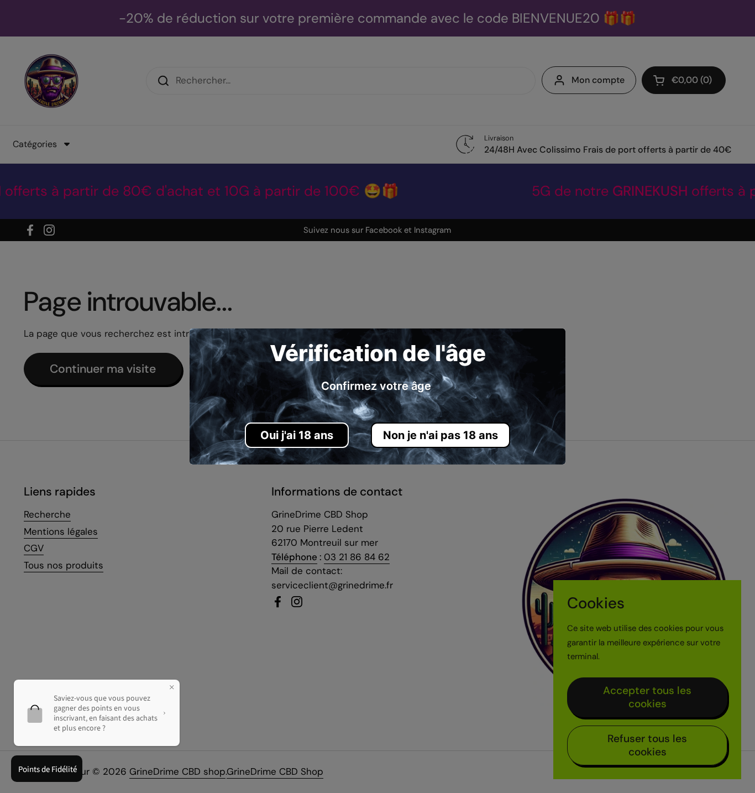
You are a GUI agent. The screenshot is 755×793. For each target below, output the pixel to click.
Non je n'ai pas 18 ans (440, 435)
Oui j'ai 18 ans (296, 435)
